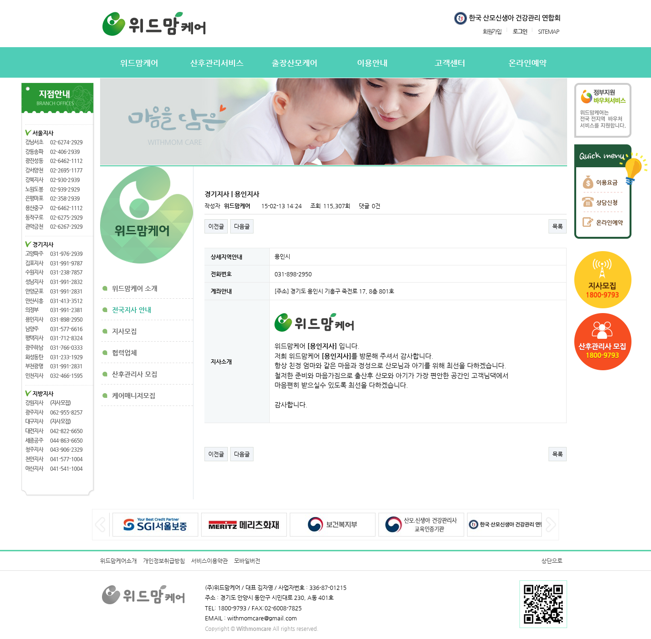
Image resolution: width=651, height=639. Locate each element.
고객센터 (450, 63)
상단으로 (551, 561)
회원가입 (492, 31)
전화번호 (221, 274)
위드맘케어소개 (118, 561)
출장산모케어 (294, 63)
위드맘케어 (139, 63)
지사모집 (124, 331)
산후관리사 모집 (134, 374)
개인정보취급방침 (164, 561)
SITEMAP (548, 31)
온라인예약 (528, 63)
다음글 (242, 226)
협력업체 (124, 352)
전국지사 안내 (131, 310)
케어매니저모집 (133, 395)
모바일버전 (247, 561)
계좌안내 (221, 291)
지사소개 (221, 361)
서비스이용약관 (209, 561)
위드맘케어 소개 (134, 288)
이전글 (216, 226)
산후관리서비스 (217, 63)
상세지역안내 (226, 257)
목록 (557, 226)
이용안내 (372, 63)
